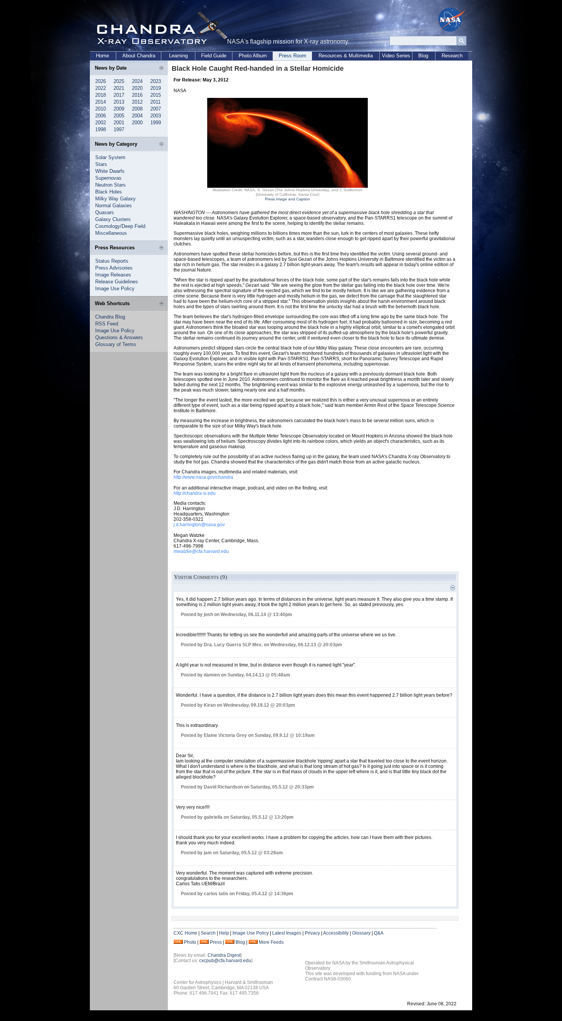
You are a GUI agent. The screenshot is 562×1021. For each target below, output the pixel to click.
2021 (119, 88)
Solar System (110, 157)
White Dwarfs (110, 171)
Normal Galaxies (113, 205)
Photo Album (253, 56)
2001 (119, 122)
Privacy (312, 933)
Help (224, 933)
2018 (100, 95)
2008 (137, 109)
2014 (100, 102)
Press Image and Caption (287, 199)
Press (216, 942)
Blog (423, 56)
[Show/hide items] (161, 68)
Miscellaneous (111, 233)
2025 (119, 81)
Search (208, 933)
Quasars (104, 212)
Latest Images (286, 933)
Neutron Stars (110, 185)
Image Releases (113, 275)
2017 (119, 95)
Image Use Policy (115, 288)
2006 (100, 116)
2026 (100, 81)
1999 (155, 122)
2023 (155, 81)
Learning (178, 56)
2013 (119, 102)
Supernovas (108, 178)
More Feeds (271, 942)
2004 (137, 116)
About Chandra (138, 56)
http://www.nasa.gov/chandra (203, 477)
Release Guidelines (116, 282)
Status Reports (111, 261)
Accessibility (336, 933)
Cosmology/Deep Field (120, 226)
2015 (155, 95)
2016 (137, 95)
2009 (119, 109)
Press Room (292, 56)
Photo (190, 942)
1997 (119, 129)
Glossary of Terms (115, 344)
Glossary (361, 933)
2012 (137, 102)
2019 (155, 88)
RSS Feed (106, 324)
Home (102, 56)
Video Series (396, 56)
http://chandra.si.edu (195, 493)
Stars (101, 164)
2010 (100, 109)
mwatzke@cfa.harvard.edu (201, 551)
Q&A (378, 933)
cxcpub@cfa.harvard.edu (225, 960)
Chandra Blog (110, 317)
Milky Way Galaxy (115, 199)
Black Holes (108, 192)
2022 (100, 88)
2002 (100, 122)
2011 (155, 102)
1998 (100, 129)
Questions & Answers (119, 337)
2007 (155, 109)
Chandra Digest (224, 955)
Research (452, 56)
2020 (137, 88)
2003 (155, 116)
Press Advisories (114, 268)
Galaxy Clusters (113, 219)
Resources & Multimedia (345, 56)
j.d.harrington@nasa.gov (199, 524)
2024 (137, 81)
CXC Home (185, 933)
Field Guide (213, 56)
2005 (119, 116)
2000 (137, 122)
